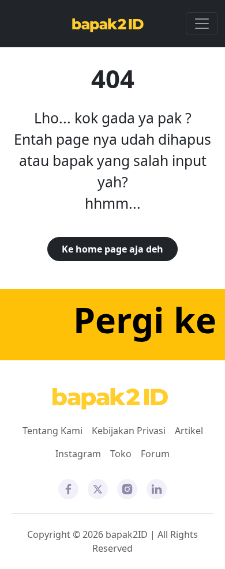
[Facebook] (68, 488)
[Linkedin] (157, 488)
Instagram (78, 453)
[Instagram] (127, 488)
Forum (155, 453)
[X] (98, 488)
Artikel (189, 430)
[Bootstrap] (110, 399)
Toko (121, 453)
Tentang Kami (52, 430)
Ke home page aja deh (112, 249)
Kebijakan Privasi (129, 430)
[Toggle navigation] (202, 23)
